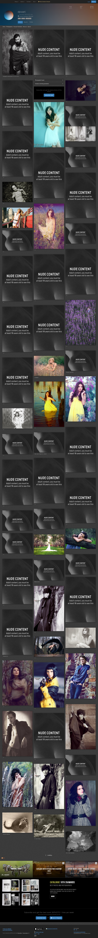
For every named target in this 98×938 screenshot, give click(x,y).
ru (76, 929)
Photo (20, 22)
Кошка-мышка (6, 834)
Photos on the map (39, 932)
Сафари (36, 377)
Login (89, 1)
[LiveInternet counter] (6, 931)
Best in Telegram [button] (56, 918)
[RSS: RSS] (2, 858)
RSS (4, 857)
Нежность (5, 656)
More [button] (34, 1)
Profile (31, 22)
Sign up (93, 1)
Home (4, 26)
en (74, 929)
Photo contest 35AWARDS (7, 930)
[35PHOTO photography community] (7, 2)
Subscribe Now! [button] (49, 95)
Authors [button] (22, 1)
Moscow (31, 16)
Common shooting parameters (42, 83)
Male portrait (28, 18)
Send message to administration (79, 932)
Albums (26, 22)
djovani (29, 26)
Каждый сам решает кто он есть (11, 76)
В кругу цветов (69, 372)
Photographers (9, 26)
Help (38, 933)
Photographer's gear (39, 80)
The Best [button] (29, 1)
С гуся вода (37, 838)
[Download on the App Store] (40, 928)
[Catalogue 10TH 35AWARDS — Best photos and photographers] (20, 892)
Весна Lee (37, 581)
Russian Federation (23, 16)
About (35, 933)
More (53, 897)
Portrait (23, 18)
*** (35, 76)
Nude (19, 18)
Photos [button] (16, 1)
